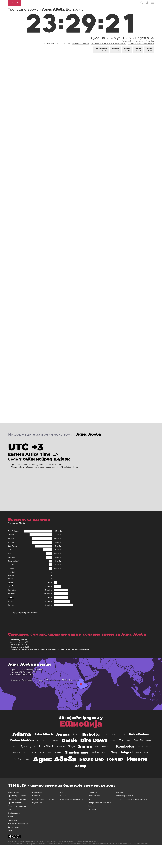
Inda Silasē (46, 746)
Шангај (11, 597)
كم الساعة (64, 843)
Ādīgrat (127, 752)
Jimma (85, 746)
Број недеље (13, 827)
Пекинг (138, 50)
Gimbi (148, 740)
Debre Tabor (42, 740)
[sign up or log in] (147, 4)
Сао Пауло (12, 546)
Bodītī (105, 734)
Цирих (11, 569)
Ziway (114, 752)
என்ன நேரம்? (144, 843)
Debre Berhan (139, 734)
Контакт (92, 810)
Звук (10, 830)
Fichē (128, 740)
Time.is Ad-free (94, 796)
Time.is (14, 3)
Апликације (37, 792)
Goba (13, 746)
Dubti (113, 740)
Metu (34, 752)
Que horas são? (94, 843)
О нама (91, 806)
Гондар (115, 759)
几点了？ (22, 843)
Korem (140, 746)
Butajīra (114, 734)
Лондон (115, 50)
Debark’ (123, 734)
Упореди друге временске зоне (24, 613)
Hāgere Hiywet (27, 746)
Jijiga (71, 746)
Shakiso (58, 752)
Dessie (69, 740)
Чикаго (11, 535)
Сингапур (12, 590)
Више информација (80, 43)
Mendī (26, 752)
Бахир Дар (91, 759)
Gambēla (138, 740)
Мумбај (11, 586)
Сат (10, 810)
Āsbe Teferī (18, 759)
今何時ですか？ (127, 843)
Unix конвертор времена (71, 799)
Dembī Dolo (54, 740)
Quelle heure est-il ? (53, 843)
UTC (10, 550)
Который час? (82, 843)
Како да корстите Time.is (99, 803)
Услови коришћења (124, 796)
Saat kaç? (137, 843)
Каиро (11, 575)
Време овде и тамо (17, 796)
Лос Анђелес (101, 50)
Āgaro (138, 752)
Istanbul (11, 572)
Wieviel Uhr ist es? (116, 843)
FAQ (89, 799)
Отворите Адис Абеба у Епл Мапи (62, 680)
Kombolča (125, 746)
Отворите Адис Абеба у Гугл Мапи (26, 680)
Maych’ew (16, 752)
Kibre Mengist (107, 746)
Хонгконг (11, 594)
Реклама (119, 792)
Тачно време (13, 792)
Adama (21, 734)
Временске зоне (15, 803)
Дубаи (10, 582)
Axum (76, 734)
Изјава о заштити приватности (131, 799)
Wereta (104, 752)
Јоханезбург (13, 561)
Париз (127, 50)
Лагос (10, 554)
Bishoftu (91, 734)
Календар (12, 820)
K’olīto (148, 746)
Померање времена (17, 806)
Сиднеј (11, 605)
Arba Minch (43, 734)
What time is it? (13, 843)
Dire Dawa (94, 740)
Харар (80, 766)
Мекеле (136, 759)
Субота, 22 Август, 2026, (122, 38)
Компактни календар (18, 824)
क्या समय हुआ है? (31, 843)
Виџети (36, 796)
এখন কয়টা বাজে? (72, 843)
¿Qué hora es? (40, 843)
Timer (10, 817)
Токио (149, 50)
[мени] (152, 3)
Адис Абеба (54, 759)
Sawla (49, 752)
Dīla (120, 740)
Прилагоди (92, 792)
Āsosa (27, 759)
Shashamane (76, 752)
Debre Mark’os (22, 740)
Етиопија (38, 670)
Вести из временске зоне (44, 799)
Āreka (146, 752)
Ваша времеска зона (17, 799)
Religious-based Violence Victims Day (138, 41)
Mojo (41, 752)
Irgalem (61, 746)
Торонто (12, 542)
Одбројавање (14, 813)
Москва (11, 579)
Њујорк (11, 539)
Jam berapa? (104, 843)
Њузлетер (37, 803)
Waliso (95, 752)
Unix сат (64, 796)
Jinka (97, 746)
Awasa (63, 734)
